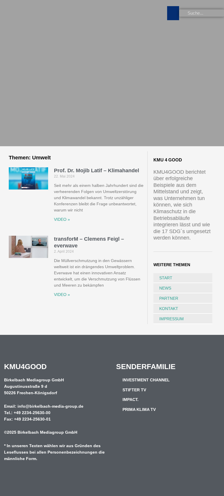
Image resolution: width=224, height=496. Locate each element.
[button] (173, 13)
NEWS (165, 288)
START (165, 277)
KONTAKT (168, 308)
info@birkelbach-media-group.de (50, 406)
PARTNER (168, 298)
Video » (62, 219)
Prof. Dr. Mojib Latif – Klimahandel (96, 170)
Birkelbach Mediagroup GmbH (47, 432)
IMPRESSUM (171, 318)
